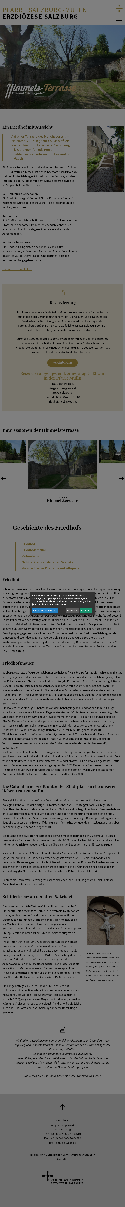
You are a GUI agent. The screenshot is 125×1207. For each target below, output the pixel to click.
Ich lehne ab (72, 610)
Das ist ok (86, 610)
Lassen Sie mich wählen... (45, 610)
